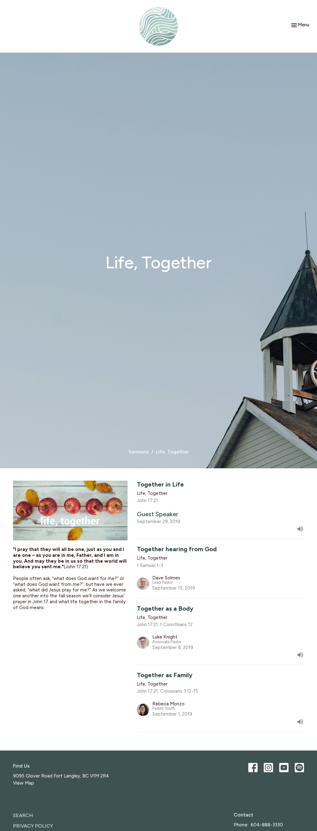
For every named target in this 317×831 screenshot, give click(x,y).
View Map (23, 783)
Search (23, 815)
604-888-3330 (267, 825)
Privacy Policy (33, 826)
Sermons (138, 452)
